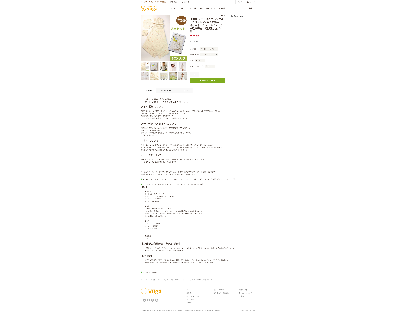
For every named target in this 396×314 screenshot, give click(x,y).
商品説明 (149, 90)
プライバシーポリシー (207, 310)
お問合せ (242, 296)
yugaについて (185, 2)
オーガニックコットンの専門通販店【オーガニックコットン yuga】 (164, 310)
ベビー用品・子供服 (196, 8)
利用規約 (217, 310)
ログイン (240, 2)
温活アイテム (190, 299)
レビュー (185, 90)
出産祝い (189, 293)
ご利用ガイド (243, 290)
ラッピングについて (167, 90)
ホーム (142, 280)
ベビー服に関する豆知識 (221, 293)
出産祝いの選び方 (218, 290)
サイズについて (195, 41)
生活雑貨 (189, 302)
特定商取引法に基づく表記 (192, 310)
